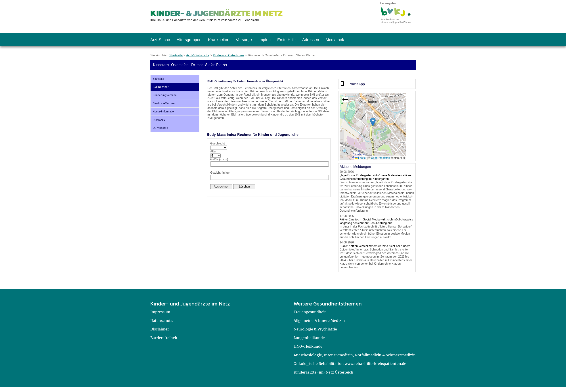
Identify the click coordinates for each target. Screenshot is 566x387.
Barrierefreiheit (164, 338)
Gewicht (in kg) (219, 172)
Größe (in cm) (219, 159)
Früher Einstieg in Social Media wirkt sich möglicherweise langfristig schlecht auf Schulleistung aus (376, 221)
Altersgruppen (189, 40)
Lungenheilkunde (309, 338)
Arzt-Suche (160, 40)
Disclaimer (159, 329)
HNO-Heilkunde (308, 346)
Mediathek (335, 40)
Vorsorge (244, 40)
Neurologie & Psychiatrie (315, 329)
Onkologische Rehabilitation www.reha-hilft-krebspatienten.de (350, 363)
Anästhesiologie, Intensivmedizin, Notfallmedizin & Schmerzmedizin (355, 355)
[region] (377, 84)
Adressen (310, 40)
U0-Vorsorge (160, 127)
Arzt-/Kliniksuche (197, 55)
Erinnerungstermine (165, 95)
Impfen (264, 40)
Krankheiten (218, 40)
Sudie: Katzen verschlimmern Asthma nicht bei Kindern (375, 246)
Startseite (176, 55)
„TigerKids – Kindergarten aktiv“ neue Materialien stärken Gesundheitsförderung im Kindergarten (376, 177)
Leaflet (362, 157)
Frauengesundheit (310, 312)
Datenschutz (161, 320)
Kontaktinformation (164, 111)
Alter (213, 151)
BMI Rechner (160, 87)
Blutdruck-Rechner (164, 103)
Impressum (160, 312)
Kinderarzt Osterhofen (228, 55)
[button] (373, 122)
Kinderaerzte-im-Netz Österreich (323, 372)
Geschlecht (217, 143)
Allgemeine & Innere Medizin (319, 320)
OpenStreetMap (380, 157)
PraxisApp (159, 119)
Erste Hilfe (286, 40)
